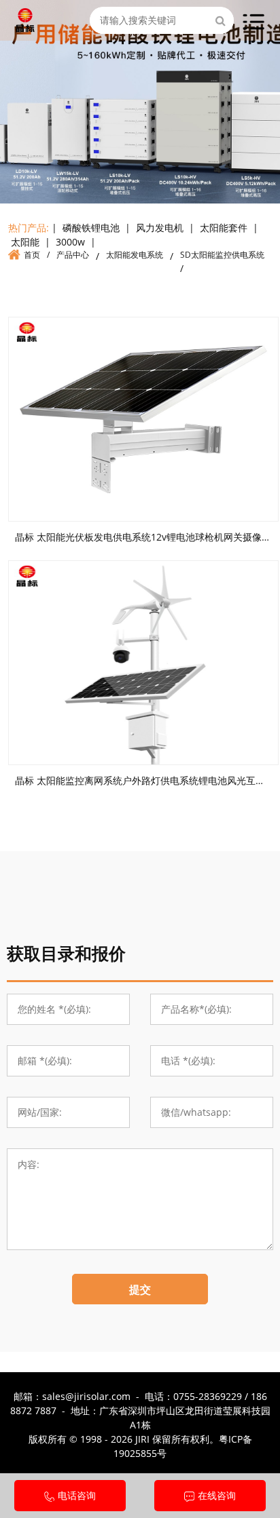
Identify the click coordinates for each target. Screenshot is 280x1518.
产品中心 (72, 254)
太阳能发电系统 (134, 254)
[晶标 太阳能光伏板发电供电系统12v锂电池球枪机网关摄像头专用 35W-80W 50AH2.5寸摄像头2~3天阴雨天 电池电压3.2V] (143, 419)
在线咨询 (217, 1495)
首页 (32, 254)
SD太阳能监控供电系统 (222, 254)
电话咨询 (77, 1495)
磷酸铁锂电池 (91, 227)
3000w (70, 241)
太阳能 (25, 241)
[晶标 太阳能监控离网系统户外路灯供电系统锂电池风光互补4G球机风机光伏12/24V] (143, 662)
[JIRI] (25, 18)
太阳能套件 (223, 227)
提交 (140, 1289)
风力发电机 (159, 227)
